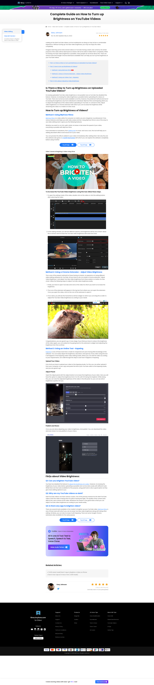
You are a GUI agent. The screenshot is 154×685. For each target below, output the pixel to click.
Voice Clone (93, 626)
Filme (22, 3)
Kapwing (48, 352)
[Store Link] (129, 3)
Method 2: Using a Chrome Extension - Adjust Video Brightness (71, 74)
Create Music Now (105, 7)
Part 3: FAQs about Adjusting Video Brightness (64, 81)
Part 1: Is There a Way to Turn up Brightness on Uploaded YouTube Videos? (73, 63)
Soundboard (94, 3)
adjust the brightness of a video (79, 484)
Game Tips (110, 630)
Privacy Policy (59, 626)
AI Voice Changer (66, 3)
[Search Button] (126, 3)
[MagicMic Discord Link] (38, 629)
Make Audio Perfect (57, 547)
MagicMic (76, 616)
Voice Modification (95, 616)
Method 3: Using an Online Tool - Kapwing (65, 77)
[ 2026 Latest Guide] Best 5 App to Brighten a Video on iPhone (67, 572)
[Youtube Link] (31, 629)
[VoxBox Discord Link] (35, 629)
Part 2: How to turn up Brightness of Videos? (63, 66)
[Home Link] (38, 616)
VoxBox (76, 619)
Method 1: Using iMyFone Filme (61, 70)
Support (57, 619)
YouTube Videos (112, 623)
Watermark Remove (113, 619)
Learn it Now (38, 638)
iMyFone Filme (50, 118)
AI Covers (92, 630)
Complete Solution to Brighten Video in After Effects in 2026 (11, 39)
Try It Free (65, 145)
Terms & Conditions (60, 630)
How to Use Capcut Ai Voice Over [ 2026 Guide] (63, 575)
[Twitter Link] (41, 629)
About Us (57, 616)
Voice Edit (110, 616)
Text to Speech (81, 3)
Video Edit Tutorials (57, 26)
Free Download (101, 682)
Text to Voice (93, 623)
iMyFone (29, 2)
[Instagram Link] (44, 629)
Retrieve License (59, 637)
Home (49, 26)
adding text (72, 131)
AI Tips (109, 626)
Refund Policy (59, 633)
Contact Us (58, 623)
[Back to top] (151, 656)
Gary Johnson (56, 33)
